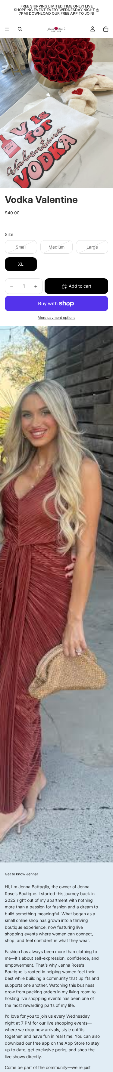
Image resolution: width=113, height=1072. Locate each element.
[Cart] (105, 29)
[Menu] (7, 29)
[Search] (20, 29)
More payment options (56, 318)
